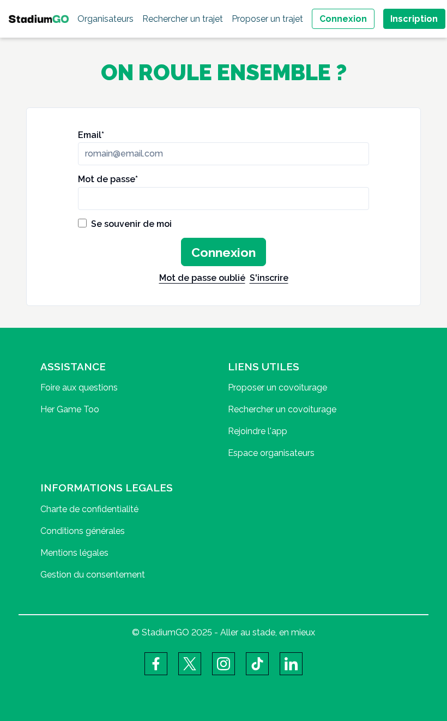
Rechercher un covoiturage (282, 409)
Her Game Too (69, 409)
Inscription (414, 19)
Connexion (343, 19)
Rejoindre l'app (257, 431)
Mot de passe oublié (202, 278)
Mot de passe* (108, 179)
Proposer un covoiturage (277, 387)
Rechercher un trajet (182, 19)
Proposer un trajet (267, 19)
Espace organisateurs (271, 453)
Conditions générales (82, 531)
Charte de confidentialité (89, 509)
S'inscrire (269, 278)
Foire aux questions (79, 387)
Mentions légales (74, 553)
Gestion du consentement (92, 574)
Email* (91, 135)
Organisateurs (105, 19)
